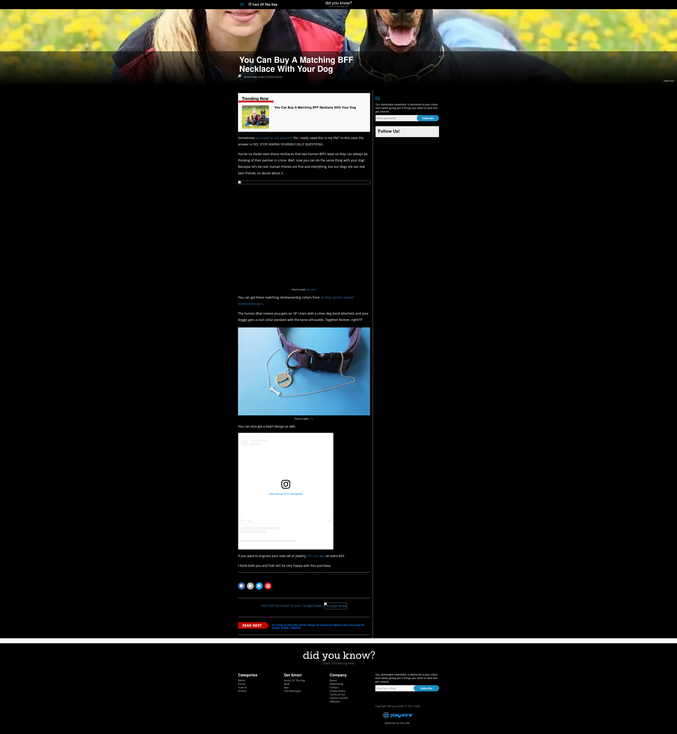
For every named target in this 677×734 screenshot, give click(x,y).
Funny (241, 684)
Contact (334, 687)
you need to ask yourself (274, 138)
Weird (241, 680)
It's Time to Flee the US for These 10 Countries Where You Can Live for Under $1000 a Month (318, 626)
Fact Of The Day (264, 4)
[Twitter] (417, 4)
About (333, 680)
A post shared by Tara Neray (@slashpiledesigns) (268, 540)
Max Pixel (311, 289)
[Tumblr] (430, 4)
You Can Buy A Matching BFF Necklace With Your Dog (315, 107)
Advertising (336, 684)
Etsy (311, 418)
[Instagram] (424, 4)
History (242, 691)
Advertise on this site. (397, 723)
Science (242, 687)
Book (286, 684)
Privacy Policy (337, 691)
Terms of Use (337, 694)
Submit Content (339, 698)
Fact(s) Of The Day (294, 680)
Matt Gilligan (252, 77)
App (286, 687)
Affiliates (335, 701)
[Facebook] (411, 4)
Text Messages (292, 691)
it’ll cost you (316, 556)
